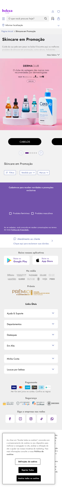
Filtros (11, 172)
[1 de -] (31, 93)
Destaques (12, 335)
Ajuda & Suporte (15, 313)
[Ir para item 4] (34, 153)
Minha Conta (13, 358)
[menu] (3, 19)
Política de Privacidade (20, 229)
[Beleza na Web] (7, 11)
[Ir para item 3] (32, 153)
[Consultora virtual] (53, 19)
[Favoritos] (58, 12)
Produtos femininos (21, 213)
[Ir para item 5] (36, 153)
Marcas (42, 172)
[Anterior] (21, 153)
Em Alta (11, 345)
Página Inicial (7, 31)
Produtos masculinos (44, 213)
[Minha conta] (53, 12)
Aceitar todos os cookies (28, 478)
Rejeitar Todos (28, 470)
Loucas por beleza (16, 369)
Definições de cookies (27, 461)
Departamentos (14, 324)
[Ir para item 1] (27, 153)
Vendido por (26, 172)
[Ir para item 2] (30, 153)
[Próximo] (41, 153)
